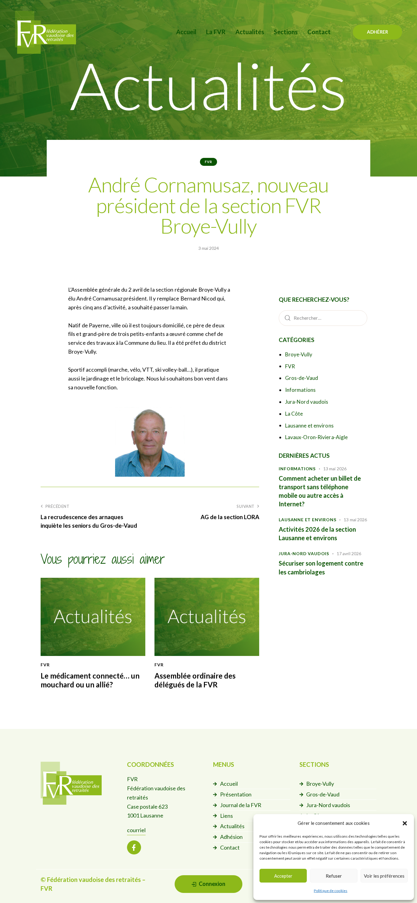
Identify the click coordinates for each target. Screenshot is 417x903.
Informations (300, 390)
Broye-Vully (298, 354)
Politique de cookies (330, 890)
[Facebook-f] (134, 847)
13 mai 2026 (334, 468)
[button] (405, 823)
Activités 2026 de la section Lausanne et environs (317, 533)
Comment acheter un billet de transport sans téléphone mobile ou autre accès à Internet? (320, 491)
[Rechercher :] (323, 317)
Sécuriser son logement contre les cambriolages (321, 567)
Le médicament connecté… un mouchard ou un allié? (90, 680)
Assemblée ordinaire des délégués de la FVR (195, 680)
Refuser (334, 876)
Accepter (283, 876)
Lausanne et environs (309, 425)
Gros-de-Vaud (301, 378)
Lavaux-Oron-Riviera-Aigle (316, 437)
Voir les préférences (384, 876)
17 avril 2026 (349, 553)
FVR (208, 162)
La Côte (294, 413)
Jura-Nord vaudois (306, 402)
